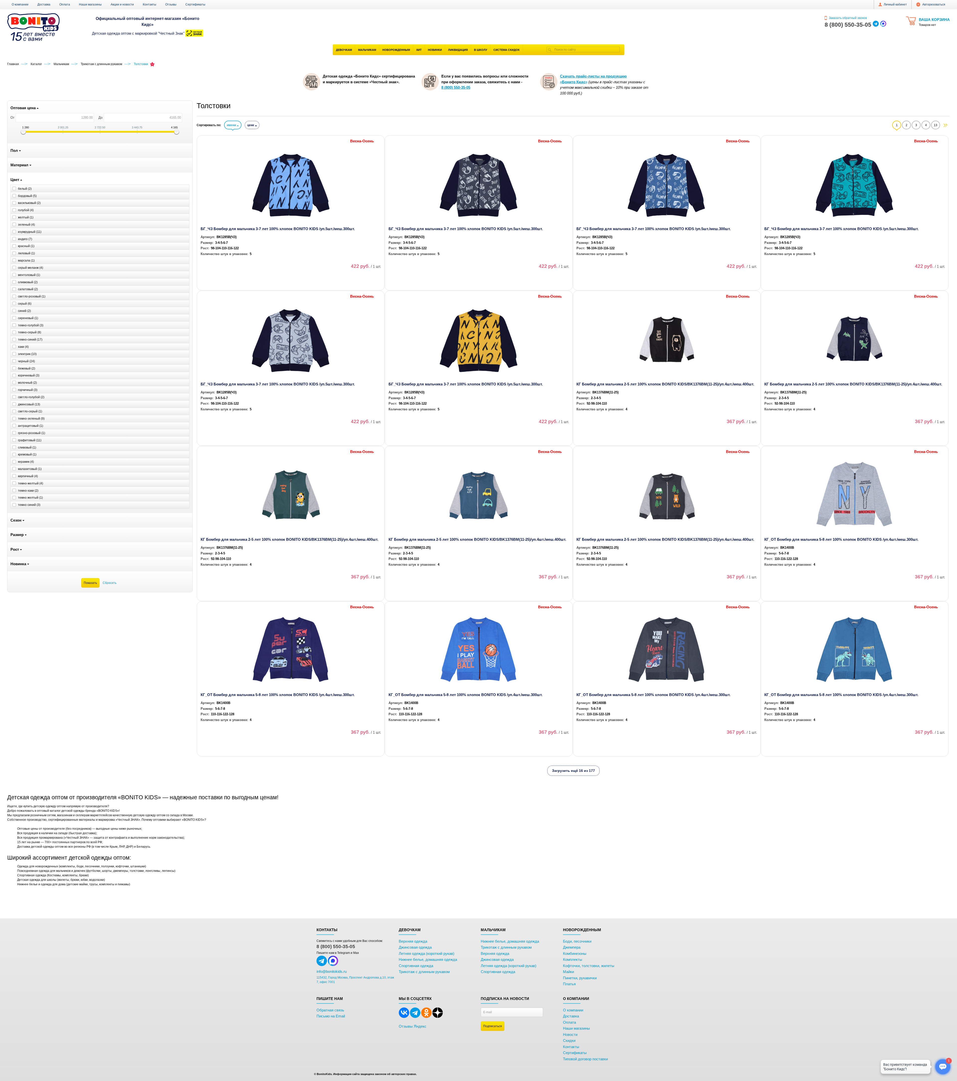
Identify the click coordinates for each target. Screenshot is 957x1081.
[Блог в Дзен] (437, 1017)
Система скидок (506, 49)
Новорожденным (396, 49)
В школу (480, 49)
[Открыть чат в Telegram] (876, 24)
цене (251, 125)
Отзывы (170, 4)
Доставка (43, 4)
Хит (419, 49)
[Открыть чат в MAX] (883, 24)
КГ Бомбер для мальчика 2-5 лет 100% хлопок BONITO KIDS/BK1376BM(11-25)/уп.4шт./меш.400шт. (665, 384)
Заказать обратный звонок (847, 18)
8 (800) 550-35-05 (336, 946)
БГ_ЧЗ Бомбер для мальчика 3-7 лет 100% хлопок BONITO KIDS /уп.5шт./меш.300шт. (278, 229)
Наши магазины (90, 4)
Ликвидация (458, 49)
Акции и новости (122, 4)
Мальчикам (367, 49)
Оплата (64, 4)
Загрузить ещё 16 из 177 (573, 771)
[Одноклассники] (426, 1017)
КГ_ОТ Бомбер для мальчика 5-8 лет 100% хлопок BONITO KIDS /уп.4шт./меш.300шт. (841, 539)
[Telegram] (415, 1017)
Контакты (149, 4)
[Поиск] (550, 49)
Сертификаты (195, 4)
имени (232, 125)
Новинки (435, 49)
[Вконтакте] (404, 1017)
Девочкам (344, 49)
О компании (20, 4)
